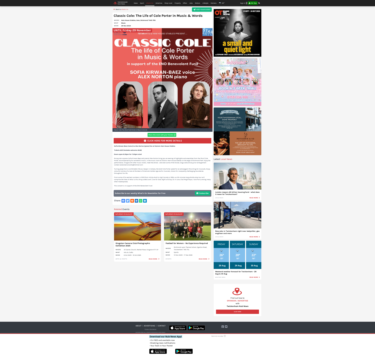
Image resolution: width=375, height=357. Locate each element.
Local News (219, 197)
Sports (168, 259)
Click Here (237, 312)
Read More (153, 259)
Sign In (242, 3)
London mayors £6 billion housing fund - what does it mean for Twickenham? (237, 193)
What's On (149, 3)
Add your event (203, 9)
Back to (121, 9)
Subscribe (204, 193)
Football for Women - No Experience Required (187, 243)
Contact (162, 326)
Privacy (147, 329)
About (138, 326)
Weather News (220, 277)
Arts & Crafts (121, 259)
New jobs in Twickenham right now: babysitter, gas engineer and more (237, 232)
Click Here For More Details (164, 140)
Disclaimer (153, 329)
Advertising (149, 326)
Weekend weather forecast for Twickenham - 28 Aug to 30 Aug (235, 273)
